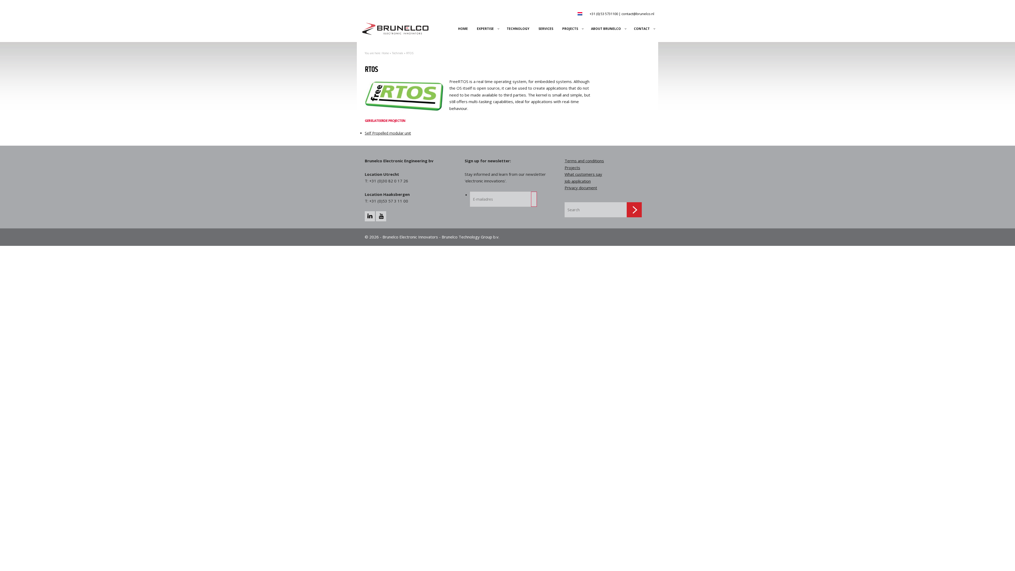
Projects (572, 167)
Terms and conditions (584, 160)
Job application (578, 181)
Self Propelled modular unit (388, 133)
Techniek (397, 53)
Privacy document (581, 187)
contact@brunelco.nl (637, 13)
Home (385, 53)
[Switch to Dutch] (580, 13)
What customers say (583, 174)
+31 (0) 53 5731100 (604, 13)
